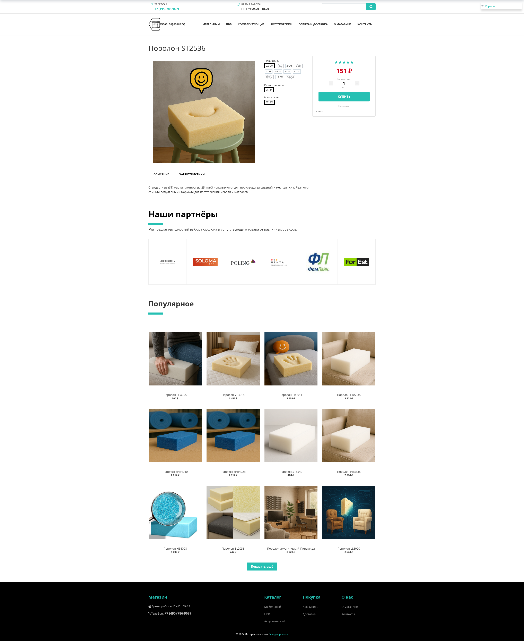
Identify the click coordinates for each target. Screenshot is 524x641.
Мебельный (211, 24)
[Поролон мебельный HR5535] (348, 359)
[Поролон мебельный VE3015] (233, 359)
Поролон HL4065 (175, 395)
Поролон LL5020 (349, 548)
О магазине (342, 24)
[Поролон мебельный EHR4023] (233, 436)
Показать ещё (262, 566)
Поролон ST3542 (290, 472)
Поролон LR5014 (290, 395)
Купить (344, 96)
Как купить (310, 607)
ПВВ (229, 24)
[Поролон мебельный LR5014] (291, 359)
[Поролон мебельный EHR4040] (175, 436)
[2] (340, 61)
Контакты (365, 24)
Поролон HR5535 (349, 395)
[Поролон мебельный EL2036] (233, 512)
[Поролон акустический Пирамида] (291, 512)
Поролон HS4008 (175, 548)
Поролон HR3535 (349, 472)
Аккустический (274, 621)
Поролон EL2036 (233, 548)
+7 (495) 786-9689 (167, 9)
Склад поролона (278, 634)
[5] (351, 61)
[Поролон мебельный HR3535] (348, 436)
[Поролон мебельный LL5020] (348, 512)
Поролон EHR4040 (175, 472)
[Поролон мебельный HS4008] (175, 512)
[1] (336, 61)
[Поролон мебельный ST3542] (291, 436)
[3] (344, 61)
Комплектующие (251, 24)
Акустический (281, 24)
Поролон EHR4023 (233, 472)
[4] (348, 61)
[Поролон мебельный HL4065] (175, 359)
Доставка (309, 614)
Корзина (490, 6)
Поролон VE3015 (233, 395)
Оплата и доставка (313, 24)
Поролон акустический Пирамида (291, 548)
